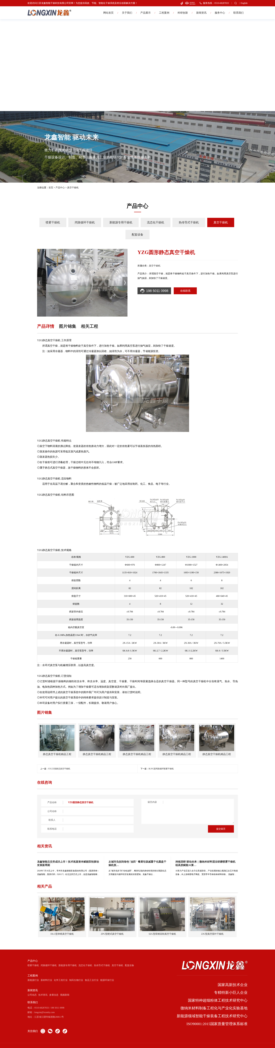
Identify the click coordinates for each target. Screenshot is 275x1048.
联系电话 (52, 829)
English (244, 3)
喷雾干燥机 (53, 222)
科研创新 (183, 12)
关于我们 (127, 12)
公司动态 (32, 995)
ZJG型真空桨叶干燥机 (212, 934)
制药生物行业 (76, 980)
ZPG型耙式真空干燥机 (112, 934)
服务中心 (220, 12)
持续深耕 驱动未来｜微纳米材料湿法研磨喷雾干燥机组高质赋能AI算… (205, 863)
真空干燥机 (73, 187)
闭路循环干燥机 (85, 222)
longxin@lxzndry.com (44, 1012)
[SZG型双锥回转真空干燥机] (162, 914)
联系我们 (238, 12)
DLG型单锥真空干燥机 (62, 934)
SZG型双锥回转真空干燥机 (162, 934)
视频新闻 (64, 995)
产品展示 (145, 12)
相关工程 (89, 326)
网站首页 (108, 12)
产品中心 (60, 187)
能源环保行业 (107, 980)
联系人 (52, 820)
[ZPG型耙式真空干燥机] (112, 914)
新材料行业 (46, 980)
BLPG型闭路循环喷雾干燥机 (161, 769)
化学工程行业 (61, 980)
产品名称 (52, 802)
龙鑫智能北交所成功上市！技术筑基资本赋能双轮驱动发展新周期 (68, 863)
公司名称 (52, 811)
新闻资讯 (201, 12)
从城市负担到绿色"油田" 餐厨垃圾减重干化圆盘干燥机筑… (137, 863)
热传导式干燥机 (189, 222)
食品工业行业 (92, 980)
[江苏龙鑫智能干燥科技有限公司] (49, 13)
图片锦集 (67, 326)
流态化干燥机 (155, 222)
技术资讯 (43, 995)
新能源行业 (33, 980)
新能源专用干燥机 (120, 222)
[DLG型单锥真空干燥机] (62, 914)
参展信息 (53, 995)
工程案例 (164, 12)
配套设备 (137, 234)
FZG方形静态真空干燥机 (59, 769)
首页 (51, 187)
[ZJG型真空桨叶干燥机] (212, 914)
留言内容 (152, 802)
